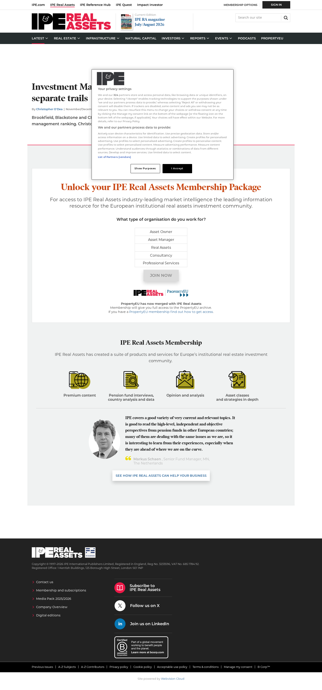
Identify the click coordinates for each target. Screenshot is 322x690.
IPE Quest (124, 5)
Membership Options (240, 5)
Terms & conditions (206, 667)
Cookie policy (142, 667)
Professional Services (161, 263)
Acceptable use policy (172, 667)
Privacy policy (119, 667)
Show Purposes (145, 168)
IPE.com (38, 5)
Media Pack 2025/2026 (53, 599)
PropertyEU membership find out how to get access (171, 312)
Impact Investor (150, 5)
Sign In (276, 4)
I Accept (177, 168)
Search (285, 17)
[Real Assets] (71, 28)
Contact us (44, 582)
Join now (161, 275)
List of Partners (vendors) (114, 157)
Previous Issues (42, 667)
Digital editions (48, 615)
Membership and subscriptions (61, 590)
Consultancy (161, 255)
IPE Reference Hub (95, 5)
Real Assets (161, 247)
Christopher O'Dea (49, 109)
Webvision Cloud (172, 678)
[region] (162, 124)
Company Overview (51, 607)
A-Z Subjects (67, 667)
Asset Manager (161, 240)
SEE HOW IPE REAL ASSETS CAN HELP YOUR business (161, 476)
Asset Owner (161, 232)
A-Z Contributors (92, 667)
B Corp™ (264, 667)
